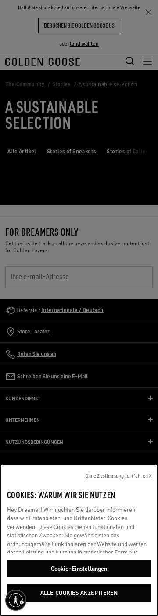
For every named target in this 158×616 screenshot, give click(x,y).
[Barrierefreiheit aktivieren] (15, 600)
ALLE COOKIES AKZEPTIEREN (79, 592)
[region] (79, 540)
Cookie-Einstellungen (79, 568)
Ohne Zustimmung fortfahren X (118, 476)
